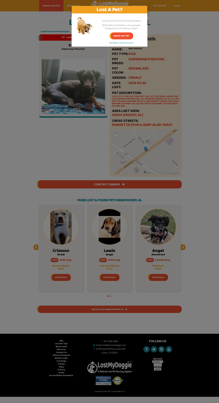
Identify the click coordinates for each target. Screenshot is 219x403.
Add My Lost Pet (121, 35)
